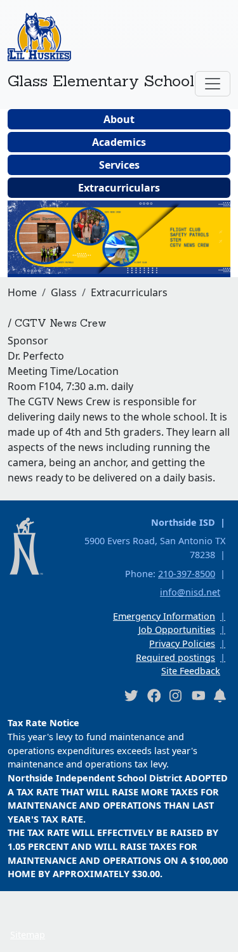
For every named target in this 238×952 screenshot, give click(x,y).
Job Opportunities (176, 629)
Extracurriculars (119, 188)
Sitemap (27, 935)
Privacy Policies (182, 643)
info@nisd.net (190, 592)
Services (119, 165)
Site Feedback (190, 671)
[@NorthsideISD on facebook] (153, 695)
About (119, 119)
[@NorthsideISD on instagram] (175, 695)
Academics (119, 142)
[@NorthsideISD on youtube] (198, 695)
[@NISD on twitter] (130, 695)
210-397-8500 (186, 574)
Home (22, 292)
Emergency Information (164, 616)
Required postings (175, 657)
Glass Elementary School (101, 80)
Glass (64, 292)
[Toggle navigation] (212, 83)
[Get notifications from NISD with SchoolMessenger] (220, 695)
